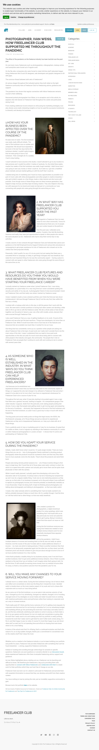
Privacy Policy (90, 723)
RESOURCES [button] (58, 30)
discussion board (58, 652)
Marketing (71, 86)
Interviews (71, 76)
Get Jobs (71, 63)
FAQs (93, 721)
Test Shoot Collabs (74, 115)
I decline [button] (13, 17)
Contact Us (91, 730)
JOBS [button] (30, 30)
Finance (70, 54)
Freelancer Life (73, 57)
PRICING (69, 30)
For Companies (90, 714)
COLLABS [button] (21, 30)
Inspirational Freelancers (77, 73)
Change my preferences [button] (26, 17)
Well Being (71, 121)
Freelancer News (73, 60)
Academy (71, 47)
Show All (71, 44)
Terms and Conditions (87, 716)
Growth (70, 66)
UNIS (84, 30)
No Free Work (72, 95)
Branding (71, 50)
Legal (70, 79)
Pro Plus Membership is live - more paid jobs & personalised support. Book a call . (29, 24)
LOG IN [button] (92, 30)
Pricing (70, 102)
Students (71, 108)
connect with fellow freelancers (27, 665)
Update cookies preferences (85, 24)
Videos (70, 118)
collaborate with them (48, 665)
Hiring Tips (71, 70)
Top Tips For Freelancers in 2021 (27, 691)
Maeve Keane (20, 54)
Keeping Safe (91, 725)
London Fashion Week (75, 82)
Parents (70, 99)
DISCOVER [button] (48, 30)
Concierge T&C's (90, 718)
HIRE (77, 30)
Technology (72, 111)
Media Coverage (73, 89)
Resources (71, 105)
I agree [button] (6, 17)
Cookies (92, 728)
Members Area (72, 92)
